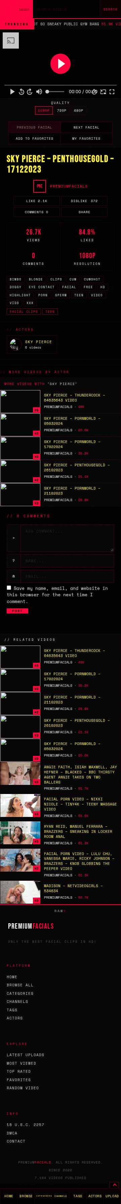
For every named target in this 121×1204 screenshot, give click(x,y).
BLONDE (36, 279)
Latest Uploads (25, 1055)
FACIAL (69, 287)
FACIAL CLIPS (24, 311)
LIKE (36, 200)
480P (78, 110)
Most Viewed (21, 1063)
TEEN (79, 295)
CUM (73, 279)
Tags (12, 1010)
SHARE (84, 212)
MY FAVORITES (86, 138)
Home (12, 977)
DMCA (12, 1133)
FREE (88, 287)
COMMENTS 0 (36, 212)
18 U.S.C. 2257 (25, 1124)
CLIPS (56, 279)
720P (62, 110)
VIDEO (97, 295)
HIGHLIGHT (20, 295)
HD (102, 287)
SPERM (61, 295)
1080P (44, 110)
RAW (60, 910)
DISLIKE (84, 200)
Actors (15, 1018)
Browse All (20, 985)
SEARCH (111, 9)
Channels (17, 1001)
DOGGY (16, 287)
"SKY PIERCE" (62, 383)
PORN (43, 295)
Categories (20, 993)
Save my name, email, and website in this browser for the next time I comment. (57, 595)
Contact (16, 1141)
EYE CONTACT (42, 287)
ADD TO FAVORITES (34, 138)
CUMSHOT (92, 279)
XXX (30, 303)
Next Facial (86, 127)
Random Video (23, 1088)
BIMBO (16, 279)
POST (17, 610)
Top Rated (19, 1071)
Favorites (19, 1080)
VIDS (14, 303)
